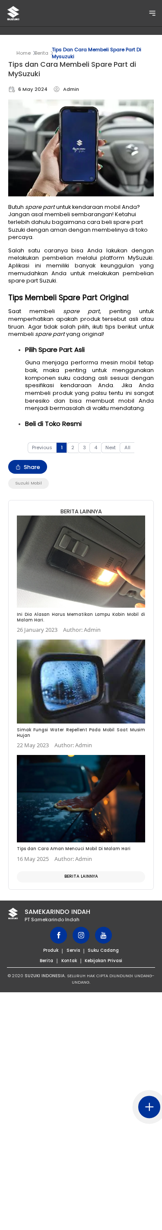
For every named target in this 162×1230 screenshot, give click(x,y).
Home (23, 53)
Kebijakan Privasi (103, 960)
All (127, 447)
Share (32, 467)
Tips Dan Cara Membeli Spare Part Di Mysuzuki (96, 53)
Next (110, 447)
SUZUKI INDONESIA (45, 975)
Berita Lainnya (81, 876)
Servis (73, 950)
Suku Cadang (103, 950)
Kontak (69, 960)
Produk (50, 950)
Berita (41, 53)
